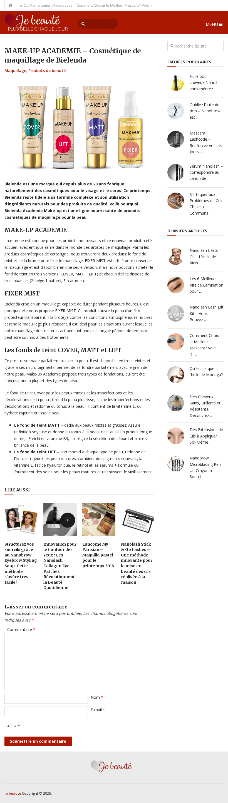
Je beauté (12, 793)
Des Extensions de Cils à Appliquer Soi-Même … (206, 436)
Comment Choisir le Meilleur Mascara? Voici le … (205, 345)
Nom (97, 697)
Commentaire (21, 629)
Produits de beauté (47, 70)
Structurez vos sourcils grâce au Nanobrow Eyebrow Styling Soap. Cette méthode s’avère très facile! (20, 563)
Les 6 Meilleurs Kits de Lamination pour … (206, 285)
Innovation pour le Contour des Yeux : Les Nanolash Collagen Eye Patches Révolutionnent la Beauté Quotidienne (59, 566)
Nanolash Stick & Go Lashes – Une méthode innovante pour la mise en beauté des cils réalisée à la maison (136, 563)
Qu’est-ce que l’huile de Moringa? (206, 371)
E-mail (98, 709)
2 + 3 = (14, 725)
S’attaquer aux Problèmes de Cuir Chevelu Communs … (206, 204)
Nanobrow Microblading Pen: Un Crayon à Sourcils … (206, 467)
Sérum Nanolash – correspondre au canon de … (206, 172)
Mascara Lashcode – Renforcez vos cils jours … (206, 142)
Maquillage (15, 70)
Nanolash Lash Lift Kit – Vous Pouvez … (207, 313)
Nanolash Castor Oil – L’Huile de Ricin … (205, 256)
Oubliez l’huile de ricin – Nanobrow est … (205, 111)
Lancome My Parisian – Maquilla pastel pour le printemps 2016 (98, 555)
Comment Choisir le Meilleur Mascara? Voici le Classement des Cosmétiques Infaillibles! (141, 5)
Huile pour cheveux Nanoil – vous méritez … (205, 82)
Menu (212, 24)
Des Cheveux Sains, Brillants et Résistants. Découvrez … (205, 406)
